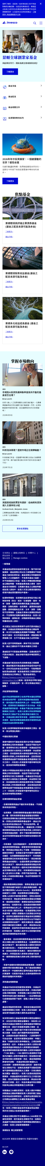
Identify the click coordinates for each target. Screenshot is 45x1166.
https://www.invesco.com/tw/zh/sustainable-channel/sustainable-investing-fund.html (22, 1103)
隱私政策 (6, 558)
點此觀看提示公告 (14, 14)
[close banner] (41, 3)
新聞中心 (32, 552)
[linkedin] (4, 1152)
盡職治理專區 (19, 552)
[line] (11, 1152)
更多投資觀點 (22, 528)
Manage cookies (20, 558)
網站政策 (6, 555)
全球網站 (6, 552)
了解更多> (9, 231)
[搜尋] (35, 23)
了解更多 (10, 71)
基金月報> (9, 236)
